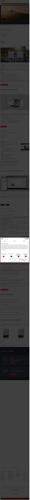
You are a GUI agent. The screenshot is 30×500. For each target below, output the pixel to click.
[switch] (11, 256)
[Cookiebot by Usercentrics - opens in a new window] (25, 238)
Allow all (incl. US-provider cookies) (24, 260)
